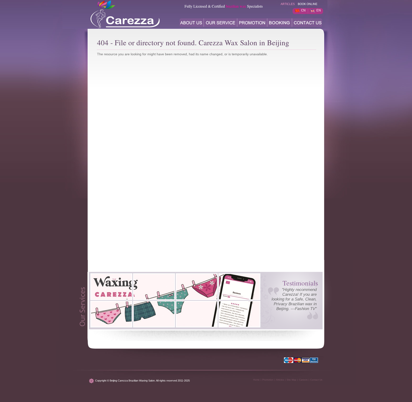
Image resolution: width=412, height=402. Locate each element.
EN (318, 10)
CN (303, 10)
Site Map (291, 379)
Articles (280, 379)
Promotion (267, 379)
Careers (303, 379)
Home (256, 379)
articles (288, 4)
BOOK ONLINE (307, 4)
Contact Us (316, 379)
